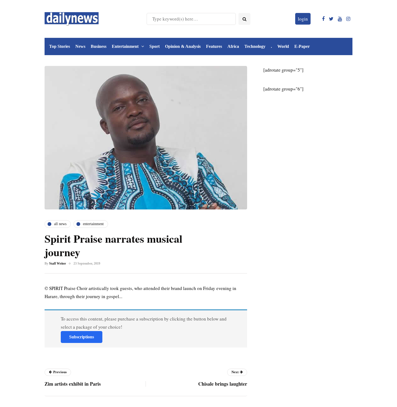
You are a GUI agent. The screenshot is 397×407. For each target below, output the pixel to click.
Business (98, 46)
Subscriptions (81, 337)
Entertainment (125, 46)
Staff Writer (57, 263)
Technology (254, 46)
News (80, 46)
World (283, 46)
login (303, 19)
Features (214, 46)
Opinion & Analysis (183, 46)
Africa (233, 46)
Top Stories (59, 46)
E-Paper (302, 46)
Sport (154, 46)
